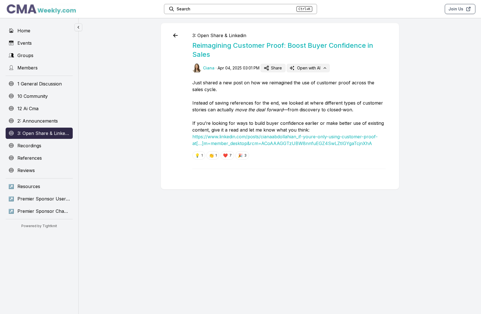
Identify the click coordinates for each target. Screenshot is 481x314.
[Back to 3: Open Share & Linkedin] (175, 35)
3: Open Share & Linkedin (219, 35)
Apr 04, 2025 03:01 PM (238, 67)
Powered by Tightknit (39, 226)
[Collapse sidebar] (78, 27)
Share (276, 67)
